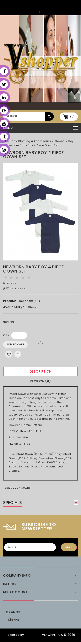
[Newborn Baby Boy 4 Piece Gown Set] (40, 212)
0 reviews (9, 283)
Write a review (15, 288)
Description (40, 371)
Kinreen (14, 620)
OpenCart (33, 635)
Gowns (60, 141)
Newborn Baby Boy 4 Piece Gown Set (32, 145)
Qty (6, 335)
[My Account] (41, 11)
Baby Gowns (22, 487)
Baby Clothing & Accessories (30, 141)
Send (68, 547)
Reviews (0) (40, 381)
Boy (71, 141)
